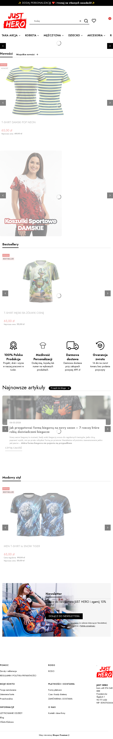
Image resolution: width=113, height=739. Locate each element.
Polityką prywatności (87, 626)
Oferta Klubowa (7, 721)
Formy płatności (55, 689)
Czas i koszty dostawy (57, 694)
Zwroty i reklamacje (8, 671)
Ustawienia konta (7, 694)
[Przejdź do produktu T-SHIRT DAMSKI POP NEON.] (38, 90)
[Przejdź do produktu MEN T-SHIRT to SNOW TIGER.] (40, 514)
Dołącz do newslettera (64, 616)
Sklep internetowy (53, 735)
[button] (86, 21)
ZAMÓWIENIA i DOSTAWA (60, 698)
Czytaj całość (13, 447)
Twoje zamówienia (8, 689)
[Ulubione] (94, 21)
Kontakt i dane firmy (56, 713)
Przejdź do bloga (58, 388)
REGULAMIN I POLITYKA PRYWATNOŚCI (18, 675)
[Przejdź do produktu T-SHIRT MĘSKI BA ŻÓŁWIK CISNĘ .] (40, 281)
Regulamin (74, 623)
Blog (2, 717)
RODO (51, 671)
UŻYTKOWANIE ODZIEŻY (11, 713)
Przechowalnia (6, 698)
